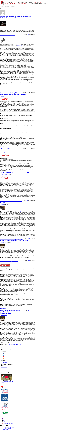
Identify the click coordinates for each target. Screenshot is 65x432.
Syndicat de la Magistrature (7, 422)
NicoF (28, 34)
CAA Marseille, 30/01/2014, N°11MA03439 (15, 344)
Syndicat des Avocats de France (8, 423)
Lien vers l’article (3, 146)
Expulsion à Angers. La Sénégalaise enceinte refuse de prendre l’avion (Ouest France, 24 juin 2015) (13, 93)
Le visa (2, 174)
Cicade (4, 418)
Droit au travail (19, 45)
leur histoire (4, 46)
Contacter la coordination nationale (8, 427)
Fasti (4, 419)
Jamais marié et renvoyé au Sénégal (9, 261)
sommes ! (4, 367)
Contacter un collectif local (7, 428)
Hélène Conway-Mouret (24, 211)
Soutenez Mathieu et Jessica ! (7, 35)
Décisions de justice (4, 242)
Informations (2, 96)
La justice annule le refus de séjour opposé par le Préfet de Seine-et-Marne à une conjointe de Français (14, 239)
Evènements (2, 19)
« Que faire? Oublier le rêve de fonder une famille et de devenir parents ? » (10, 149)
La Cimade (5, 421)
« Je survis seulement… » (6, 172)
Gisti (4, 420)
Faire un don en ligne (4, 362)
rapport (4, 211)
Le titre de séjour (3, 152)
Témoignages (8, 152)
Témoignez (2, 370)
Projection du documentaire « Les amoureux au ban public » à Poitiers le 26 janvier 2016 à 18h (15, 17)
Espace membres (5, 429)
